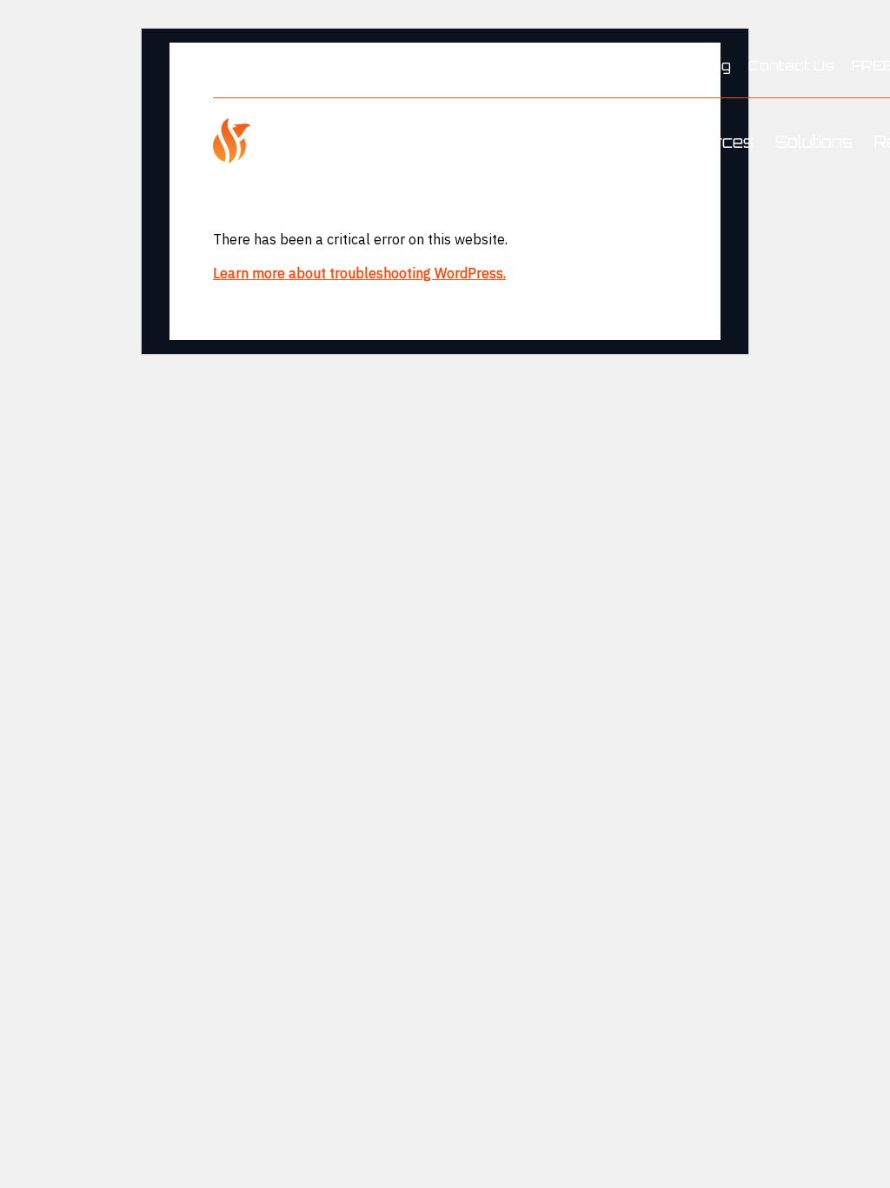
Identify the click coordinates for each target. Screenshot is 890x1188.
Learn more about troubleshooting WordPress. (359, 273)
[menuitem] (713, 66)
